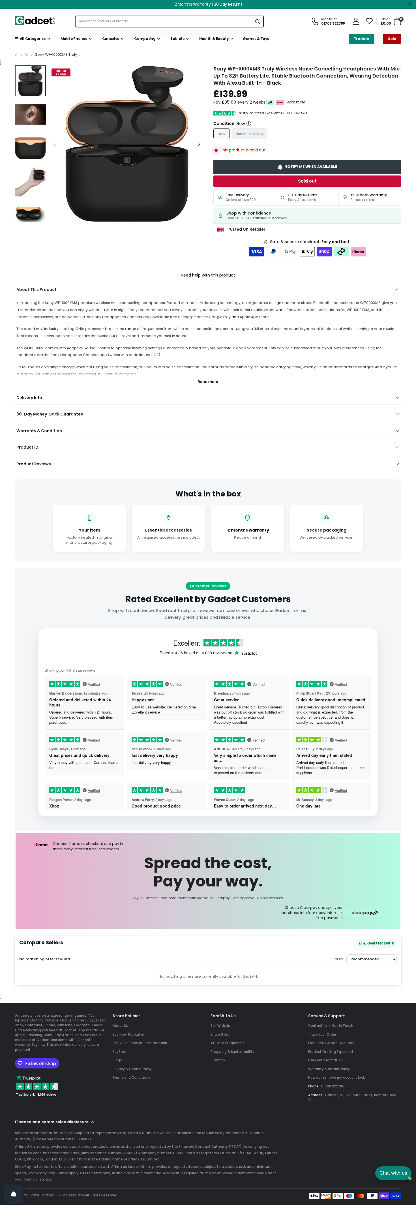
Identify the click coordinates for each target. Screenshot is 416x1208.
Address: (315, 1095)
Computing (144, 38)
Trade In (361, 38)
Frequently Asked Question (331, 1043)
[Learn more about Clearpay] (270, 102)
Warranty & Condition (39, 431)
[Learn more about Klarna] (280, 102)
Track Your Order (322, 1034)
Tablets (176, 38)
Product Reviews (33, 464)
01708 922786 (332, 1086)
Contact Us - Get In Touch (330, 1025)
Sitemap (218, 1060)
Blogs (117, 1060)
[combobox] (163, 21)
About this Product (36, 289)
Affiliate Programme (228, 1043)
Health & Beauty (213, 38)
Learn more (295, 102)
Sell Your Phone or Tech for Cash (140, 1043)
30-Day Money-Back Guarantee (49, 414)
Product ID (27, 447)
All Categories (31, 38)
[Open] (13, 1194)
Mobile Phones (73, 38)
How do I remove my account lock (336, 1077)
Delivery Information (325, 1060)
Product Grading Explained (330, 1051)
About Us (120, 1025)
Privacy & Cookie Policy (132, 1069)
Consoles (109, 38)
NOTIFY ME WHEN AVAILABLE (310, 166)
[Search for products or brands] (257, 21)
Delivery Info (29, 397)
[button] (199, 144)
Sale (392, 38)
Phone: (313, 1086)
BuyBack (119, 1051)
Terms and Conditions (131, 1077)
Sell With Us (220, 1025)
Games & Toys (255, 38)
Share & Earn (221, 1034)
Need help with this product (208, 275)
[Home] (16, 54)
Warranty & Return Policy (329, 1069)
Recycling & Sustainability (232, 1051)
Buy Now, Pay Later (128, 1034)
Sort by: (337, 959)
